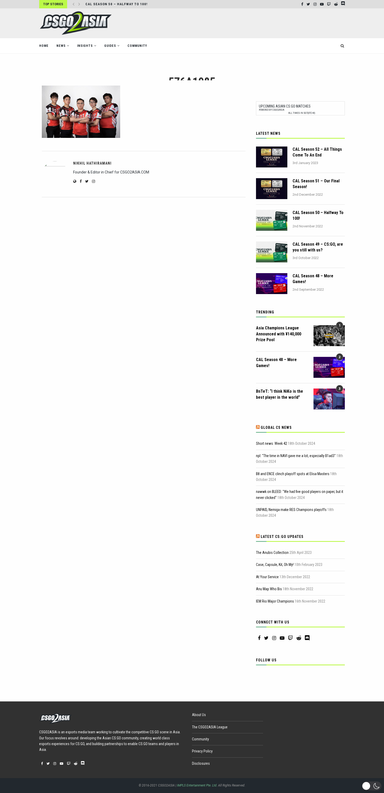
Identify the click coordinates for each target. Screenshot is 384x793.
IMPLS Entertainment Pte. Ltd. (197, 785)
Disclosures (201, 763)
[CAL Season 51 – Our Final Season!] (271, 188)
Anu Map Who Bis (269, 589)
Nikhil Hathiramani (92, 163)
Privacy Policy (202, 751)
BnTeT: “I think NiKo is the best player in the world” (279, 394)
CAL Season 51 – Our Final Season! (316, 183)
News (61, 46)
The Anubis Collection (272, 552)
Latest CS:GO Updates (282, 537)
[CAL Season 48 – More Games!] (271, 283)
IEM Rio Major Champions (275, 601)
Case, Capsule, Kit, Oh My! (275, 565)
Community (137, 46)
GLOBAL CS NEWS (276, 427)
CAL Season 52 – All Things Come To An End (317, 152)
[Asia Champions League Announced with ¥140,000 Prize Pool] (329, 335)
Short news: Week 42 (271, 443)
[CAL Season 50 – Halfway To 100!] (271, 220)
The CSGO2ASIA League (210, 727)
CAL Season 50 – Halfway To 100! (318, 215)
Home (44, 46)
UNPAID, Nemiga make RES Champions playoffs (291, 510)
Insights (85, 46)
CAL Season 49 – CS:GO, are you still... (122, 4)
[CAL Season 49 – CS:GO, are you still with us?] (271, 251)
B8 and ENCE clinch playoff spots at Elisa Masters (292, 474)
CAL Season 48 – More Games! (313, 278)
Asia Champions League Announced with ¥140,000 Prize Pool (278, 333)
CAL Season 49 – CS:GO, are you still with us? (318, 247)
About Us (199, 715)
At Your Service (267, 577)
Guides (110, 46)
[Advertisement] (250, 23)
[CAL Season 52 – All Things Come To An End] (271, 157)
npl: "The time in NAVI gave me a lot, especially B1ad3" (296, 456)
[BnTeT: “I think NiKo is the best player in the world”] (329, 399)
